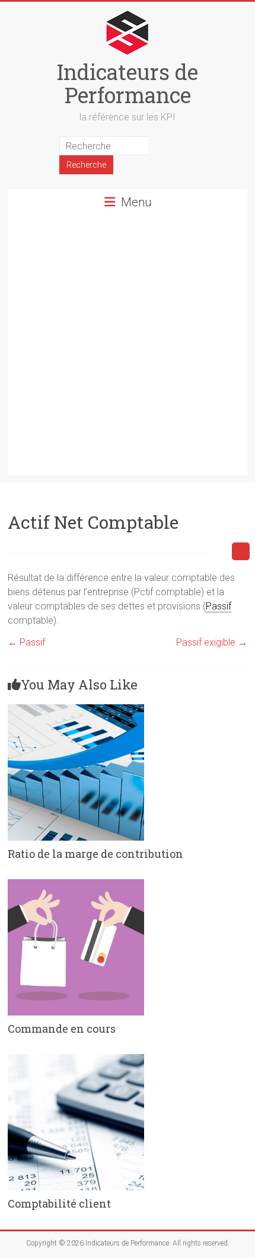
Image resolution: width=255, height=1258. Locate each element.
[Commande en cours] (76, 884)
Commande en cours (62, 1028)
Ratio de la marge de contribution (95, 854)
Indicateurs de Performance (127, 83)
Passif (26, 642)
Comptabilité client (59, 1203)
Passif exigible (211, 642)
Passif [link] (218, 606)
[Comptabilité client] (76, 1059)
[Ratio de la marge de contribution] (76, 710)
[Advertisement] (127, 348)
